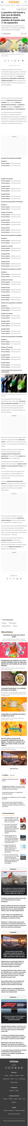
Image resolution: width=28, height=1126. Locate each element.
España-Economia (6, 626)
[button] (2, 2)
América (6, 1075)
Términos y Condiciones (8, 1110)
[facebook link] (6, 1068)
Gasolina (4, 623)
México (12, 1078)
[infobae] (14, 2)
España (3, 9)
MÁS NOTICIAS (14, 768)
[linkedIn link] (22, 1068)
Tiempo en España (23, 5)
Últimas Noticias (14, 1082)
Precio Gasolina (12, 623)
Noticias (15, 626)
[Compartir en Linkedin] (15, 60)
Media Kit (14, 1102)
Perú (16, 1078)
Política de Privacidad (20, 1110)
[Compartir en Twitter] (11, 60)
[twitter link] (9, 1068)
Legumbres (6, 5)
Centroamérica (22, 1078)
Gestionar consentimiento (14, 1113)
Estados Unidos (6, 1078)
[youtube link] (15, 1068)
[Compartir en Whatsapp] (5, 60)
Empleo (17, 1090)
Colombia (17, 1075)
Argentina (11, 1075)
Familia (11, 5)
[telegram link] (19, 1068)
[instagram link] (12, 1068)
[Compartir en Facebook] (8, 60)
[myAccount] (25, 2)
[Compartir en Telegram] (18, 60)
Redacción (11, 1090)
